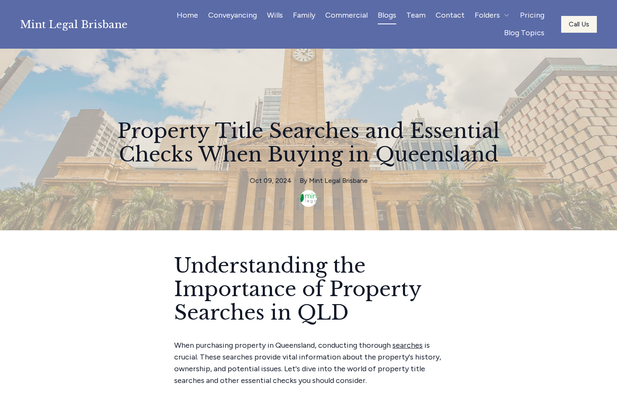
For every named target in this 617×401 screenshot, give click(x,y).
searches (407, 345)
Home (187, 15)
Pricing (532, 15)
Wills (275, 15)
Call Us (579, 24)
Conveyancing (232, 15)
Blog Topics (524, 32)
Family (304, 15)
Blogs (387, 15)
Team (416, 15)
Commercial (346, 15)
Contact (450, 15)
